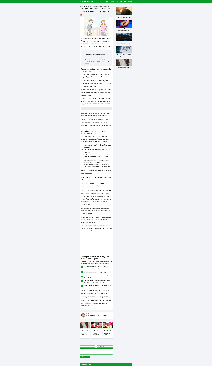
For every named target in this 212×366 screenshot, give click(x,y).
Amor (117, 1)
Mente (121, 1)
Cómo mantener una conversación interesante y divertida (96, 59)
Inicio (107, 1)
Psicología (112, 1)
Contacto (99, 364)
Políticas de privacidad (93, 364)
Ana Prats (84, 14)
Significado (130, 1)
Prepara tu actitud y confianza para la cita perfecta (95, 54)
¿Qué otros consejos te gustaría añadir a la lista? (96, 57)
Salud (125, 1)
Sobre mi (103, 364)
